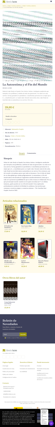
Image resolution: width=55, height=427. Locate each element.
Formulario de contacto (9, 397)
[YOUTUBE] (19, 356)
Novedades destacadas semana (43, 369)
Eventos (39, 366)
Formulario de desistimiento (27, 368)
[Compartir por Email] (15, 122)
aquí (19, 424)
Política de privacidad (8, 371)
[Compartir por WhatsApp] (12, 122)
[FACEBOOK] (4, 356)
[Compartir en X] (9, 122)
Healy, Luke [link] (7, 88)
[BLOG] (15, 356)
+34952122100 (7, 391)
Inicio (4, 6)
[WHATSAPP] (23, 356)
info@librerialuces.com (9, 394)
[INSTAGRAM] (8, 356)
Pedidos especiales (25, 366)
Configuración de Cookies (9, 377)
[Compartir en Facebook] (6, 122)
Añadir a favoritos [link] (11, 116)
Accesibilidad (23, 371)
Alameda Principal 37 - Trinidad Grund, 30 (9, 387)
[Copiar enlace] (19, 122)
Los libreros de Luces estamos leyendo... (42, 374)
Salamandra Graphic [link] (18, 129)
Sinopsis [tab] (22, 153)
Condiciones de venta (8, 368)
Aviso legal (5, 366)
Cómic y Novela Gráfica (14, 6)
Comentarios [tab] (31, 153)
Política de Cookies (8, 374)
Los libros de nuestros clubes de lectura (44, 378)
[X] (11, 356)
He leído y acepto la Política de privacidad (16, 337)
